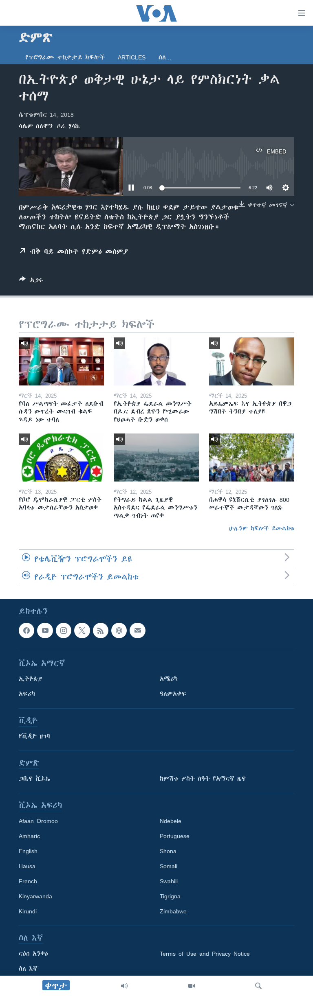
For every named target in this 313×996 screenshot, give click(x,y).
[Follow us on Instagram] (63, 630)
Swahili (169, 881)
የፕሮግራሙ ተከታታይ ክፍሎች (65, 57)
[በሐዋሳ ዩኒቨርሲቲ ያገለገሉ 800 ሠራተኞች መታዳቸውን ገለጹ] (251, 457)
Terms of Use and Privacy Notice (205, 953)
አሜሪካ (169, 679)
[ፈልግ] (258, 986)
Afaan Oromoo (38, 821)
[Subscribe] (137, 630)
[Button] (31, 281)
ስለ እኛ (28, 968)
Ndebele (170, 821)
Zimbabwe (173, 911)
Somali (168, 866)
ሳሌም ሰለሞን (36, 126)
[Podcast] (119, 630)
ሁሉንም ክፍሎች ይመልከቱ (261, 528)
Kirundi (28, 911)
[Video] (191, 986)
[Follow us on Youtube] (45, 630)
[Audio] (124, 986)
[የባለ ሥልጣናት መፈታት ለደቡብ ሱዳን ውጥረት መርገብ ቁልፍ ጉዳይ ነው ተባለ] (61, 361)
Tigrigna (170, 896)
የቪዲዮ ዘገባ (34, 736)
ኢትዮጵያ (30, 679)
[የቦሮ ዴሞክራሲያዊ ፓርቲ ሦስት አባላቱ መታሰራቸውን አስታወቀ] (61, 457)
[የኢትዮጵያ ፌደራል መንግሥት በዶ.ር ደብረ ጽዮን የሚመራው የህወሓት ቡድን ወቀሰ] (156, 361)
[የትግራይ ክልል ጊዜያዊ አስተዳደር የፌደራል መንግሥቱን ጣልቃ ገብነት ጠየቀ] (156, 457)
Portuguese (175, 836)
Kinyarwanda (35, 896)
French (28, 881)
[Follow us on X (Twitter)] (82, 630)
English (28, 851)
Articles (131, 57)
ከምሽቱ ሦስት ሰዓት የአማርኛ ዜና (203, 778)
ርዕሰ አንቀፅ (33, 953)
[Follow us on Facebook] (26, 630)
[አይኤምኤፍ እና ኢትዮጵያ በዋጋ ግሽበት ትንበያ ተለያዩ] (251, 361)
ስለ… (165, 57)
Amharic (29, 836)
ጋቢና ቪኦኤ (34, 778)
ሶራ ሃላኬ (68, 126)
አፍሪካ (27, 694)
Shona (168, 851)
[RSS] (100, 630)
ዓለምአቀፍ (173, 694)
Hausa (27, 866)
